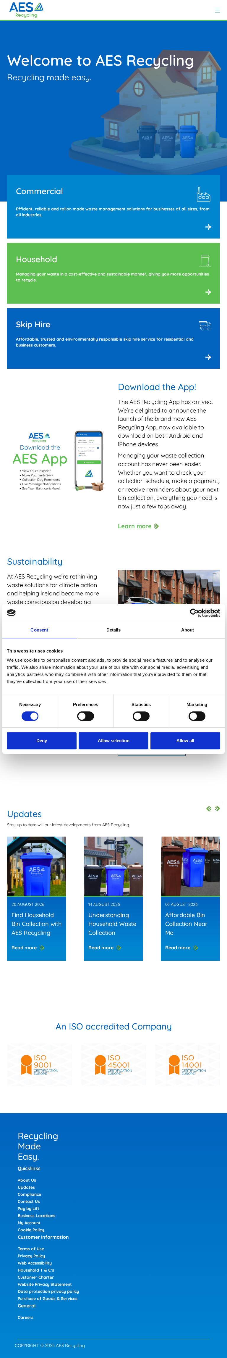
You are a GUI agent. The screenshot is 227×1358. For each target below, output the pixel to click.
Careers (25, 1317)
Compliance (29, 1194)
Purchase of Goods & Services (47, 1298)
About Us (27, 1180)
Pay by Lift (28, 1208)
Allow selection (113, 740)
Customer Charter (36, 1277)
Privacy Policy (31, 1256)
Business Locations (36, 1215)
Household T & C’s (36, 1270)
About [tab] (187, 629)
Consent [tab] (39, 629)
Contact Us (29, 1201)
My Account (29, 1222)
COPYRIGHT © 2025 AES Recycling (50, 1345)
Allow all (185, 740)
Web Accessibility (35, 1263)
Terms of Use (31, 1248)
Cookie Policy (31, 1230)
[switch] (85, 716)
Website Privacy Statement (45, 1284)
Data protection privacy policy (48, 1291)
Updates (26, 1187)
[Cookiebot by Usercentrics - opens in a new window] (194, 612)
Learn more (135, 526)
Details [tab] (113, 629)
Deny (41, 740)
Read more (24, 948)
